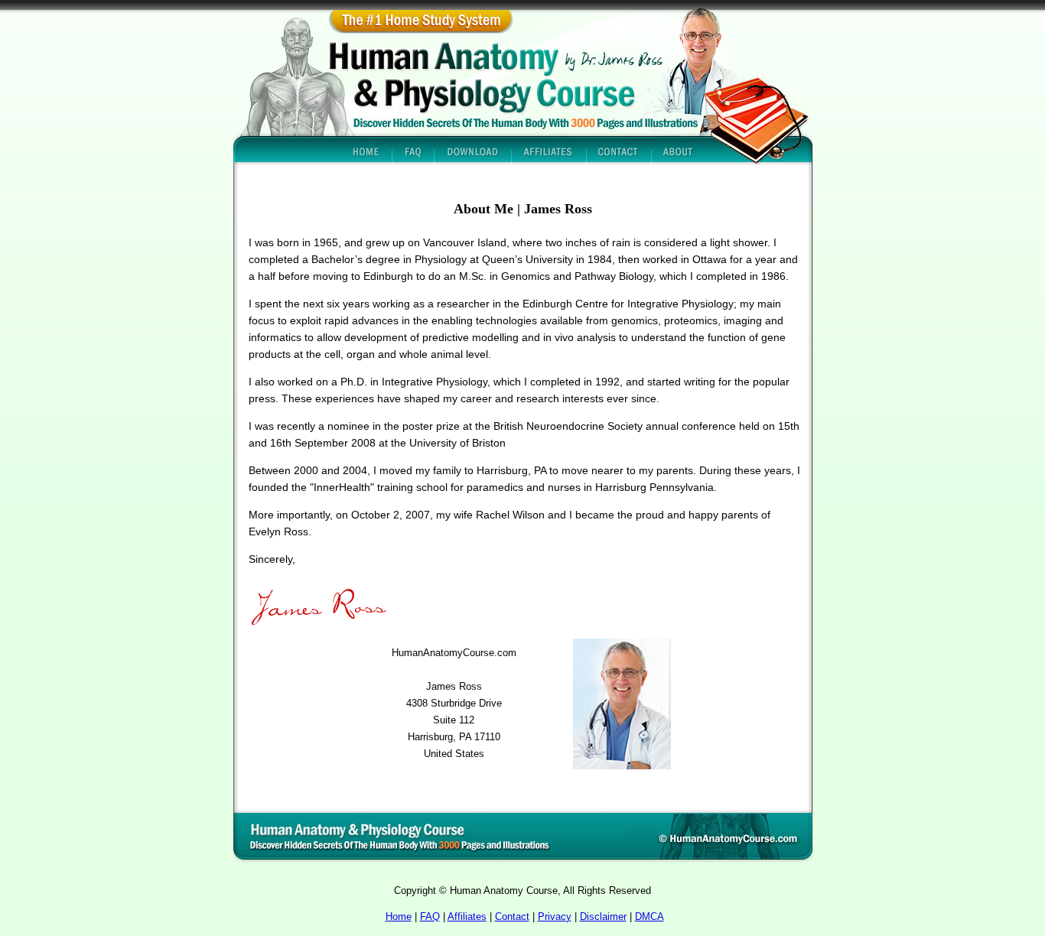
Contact (512, 916)
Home (399, 916)
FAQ (430, 916)
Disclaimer (603, 916)
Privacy (554, 916)
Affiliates (467, 916)
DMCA (649, 916)
